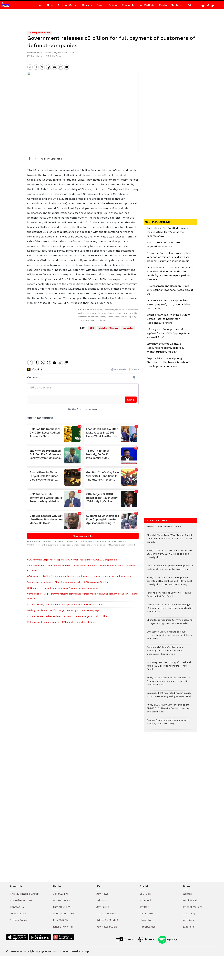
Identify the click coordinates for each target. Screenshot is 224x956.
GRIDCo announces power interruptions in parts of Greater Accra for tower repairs (170, 569)
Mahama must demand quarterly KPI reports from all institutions (61, 622)
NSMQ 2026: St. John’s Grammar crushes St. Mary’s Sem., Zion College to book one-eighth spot (169, 555)
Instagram (146, 913)
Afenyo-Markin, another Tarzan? (164, 528)
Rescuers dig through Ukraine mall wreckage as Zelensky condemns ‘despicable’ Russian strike (165, 652)
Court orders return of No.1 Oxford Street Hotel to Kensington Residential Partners (168, 318)
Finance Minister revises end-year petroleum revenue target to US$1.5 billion (67, 616)
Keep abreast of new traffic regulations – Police (164, 244)
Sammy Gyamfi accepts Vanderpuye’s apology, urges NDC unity (167, 723)
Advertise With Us (21, 900)
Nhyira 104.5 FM (63, 926)
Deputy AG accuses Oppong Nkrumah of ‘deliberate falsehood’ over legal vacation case (168, 362)
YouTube (145, 893)
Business (87, 5)
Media (163, 5)
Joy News (102, 893)
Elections (176, 5)
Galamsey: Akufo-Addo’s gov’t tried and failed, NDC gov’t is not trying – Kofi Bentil (169, 667)
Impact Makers (192, 906)
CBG (92, 328)
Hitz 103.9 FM (61, 906)
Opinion (113, 5)
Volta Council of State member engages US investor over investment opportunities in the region (170, 609)
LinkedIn (145, 920)
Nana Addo (128, 328)
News (50, 5)
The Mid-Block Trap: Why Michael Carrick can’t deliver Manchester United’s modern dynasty (170, 540)
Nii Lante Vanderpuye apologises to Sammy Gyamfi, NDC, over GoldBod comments (169, 304)
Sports (101, 5)
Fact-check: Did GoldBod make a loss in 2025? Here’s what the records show (167, 231)
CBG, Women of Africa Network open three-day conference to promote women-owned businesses (79, 576)
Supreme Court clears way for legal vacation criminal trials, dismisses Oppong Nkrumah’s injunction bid (169, 256)
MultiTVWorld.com (108, 913)
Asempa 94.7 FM (63, 913)
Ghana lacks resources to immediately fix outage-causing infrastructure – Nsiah (169, 623)
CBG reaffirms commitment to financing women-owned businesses (63, 588)
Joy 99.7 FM (60, 893)
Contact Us (17, 906)
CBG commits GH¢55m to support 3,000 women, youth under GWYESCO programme (72, 560)
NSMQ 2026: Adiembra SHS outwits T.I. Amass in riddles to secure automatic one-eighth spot (169, 682)
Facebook (146, 900)
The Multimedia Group (24, 893)
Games (187, 893)
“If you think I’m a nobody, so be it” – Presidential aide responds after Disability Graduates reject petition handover (170, 273)
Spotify (171, 939)
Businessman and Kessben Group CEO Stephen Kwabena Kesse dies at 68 (170, 289)
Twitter (144, 906)
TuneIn (128, 939)
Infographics (147, 926)
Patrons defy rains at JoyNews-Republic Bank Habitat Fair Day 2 (169, 596)
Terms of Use (18, 913)
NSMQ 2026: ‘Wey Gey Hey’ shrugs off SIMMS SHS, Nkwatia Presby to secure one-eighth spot (168, 709)
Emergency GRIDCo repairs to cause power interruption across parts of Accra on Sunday (169, 636)
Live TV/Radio (146, 5)
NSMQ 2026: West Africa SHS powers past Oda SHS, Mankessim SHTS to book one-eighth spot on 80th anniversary (169, 582)
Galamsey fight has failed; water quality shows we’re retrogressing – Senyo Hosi (169, 696)
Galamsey (189, 913)
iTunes (149, 939)
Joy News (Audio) (107, 926)
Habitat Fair (190, 900)
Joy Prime (102, 906)
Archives (188, 920)
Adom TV (102, 900)
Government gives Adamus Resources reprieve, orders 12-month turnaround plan (166, 347)
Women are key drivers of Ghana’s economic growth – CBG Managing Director (67, 582)
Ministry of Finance (108, 328)
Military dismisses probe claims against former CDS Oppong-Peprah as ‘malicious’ (169, 333)
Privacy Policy (18, 920)
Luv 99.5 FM (61, 920)
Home (39, 5)
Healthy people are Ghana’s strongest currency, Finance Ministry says (63, 610)
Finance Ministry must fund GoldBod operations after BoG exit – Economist (67, 604)
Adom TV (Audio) (107, 920)
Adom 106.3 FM (63, 900)
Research (128, 5)
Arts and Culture (68, 5)
